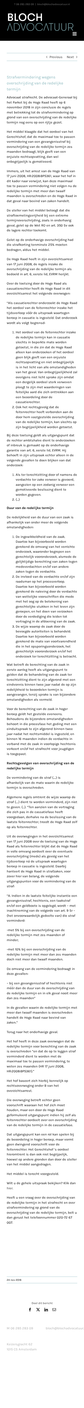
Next (70, 57)
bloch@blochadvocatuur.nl (53, 4)
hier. (10, 1188)
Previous (56, 57)
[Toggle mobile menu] (75, 33)
